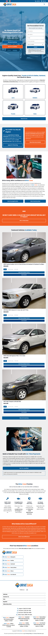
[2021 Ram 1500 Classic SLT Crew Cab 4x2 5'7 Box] (24, 300)
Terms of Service (38, 633)
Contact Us (6, 596)
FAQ (4, 599)
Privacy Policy (36, 49)
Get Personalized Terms (24, 272)
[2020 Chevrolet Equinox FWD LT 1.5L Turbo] (24, 346)
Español (5, 601)
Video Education (7, 604)
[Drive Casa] (9, 4)
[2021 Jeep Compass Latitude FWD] (24, 392)
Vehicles (5, 594)
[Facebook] (27, 590)
